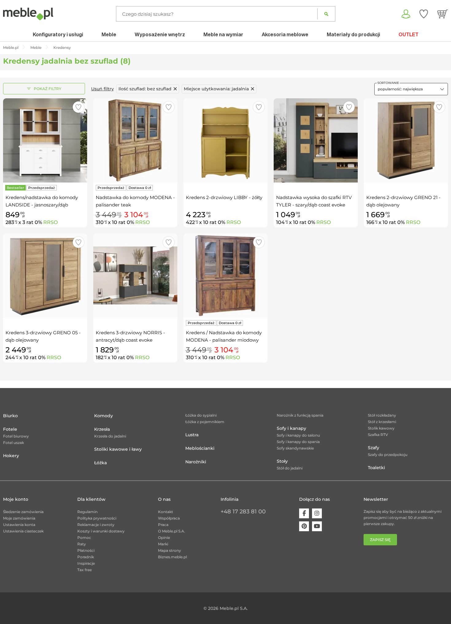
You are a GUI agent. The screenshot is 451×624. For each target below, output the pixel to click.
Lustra (192, 435)
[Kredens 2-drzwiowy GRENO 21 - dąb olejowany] (406, 140)
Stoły (282, 461)
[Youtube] (317, 526)
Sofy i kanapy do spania (298, 441)
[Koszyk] (442, 13)
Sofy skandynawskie (295, 448)
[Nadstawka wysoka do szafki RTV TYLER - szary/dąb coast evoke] (316, 140)
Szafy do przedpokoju (387, 454)
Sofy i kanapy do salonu (298, 435)
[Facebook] (304, 513)
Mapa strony (169, 550)
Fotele (10, 429)
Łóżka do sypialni (201, 415)
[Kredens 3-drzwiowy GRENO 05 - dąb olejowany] (45, 276)
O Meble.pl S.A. (171, 531)
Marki (163, 544)
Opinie (164, 537)
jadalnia (216, 89)
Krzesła (102, 429)
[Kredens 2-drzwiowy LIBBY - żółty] (225, 140)
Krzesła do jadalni (110, 436)
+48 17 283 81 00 (243, 511)
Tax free (84, 569)
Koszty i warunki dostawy (101, 531)
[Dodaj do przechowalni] (78, 107)
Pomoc (84, 537)
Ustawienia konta (19, 524)
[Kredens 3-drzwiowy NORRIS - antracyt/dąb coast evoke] (135, 276)
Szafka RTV (378, 434)
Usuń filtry (102, 89)
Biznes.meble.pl (172, 557)
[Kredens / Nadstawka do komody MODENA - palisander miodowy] (225, 276)
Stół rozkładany (382, 415)
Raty (81, 544)
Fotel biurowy (16, 436)
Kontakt (165, 511)
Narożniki (195, 462)
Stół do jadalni (290, 468)
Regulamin (87, 511)
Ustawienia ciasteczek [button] (23, 531)
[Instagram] (317, 513)
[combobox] (411, 89)
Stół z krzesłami (382, 421)
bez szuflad (145, 89)
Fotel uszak (13, 442)
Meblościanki (199, 448)
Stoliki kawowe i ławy (118, 449)
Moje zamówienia (19, 518)
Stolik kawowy (381, 428)
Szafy (373, 447)
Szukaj (326, 13)
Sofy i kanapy (291, 428)
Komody (103, 415)
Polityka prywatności (96, 518)
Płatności (85, 550)
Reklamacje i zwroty (95, 524)
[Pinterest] (304, 526)
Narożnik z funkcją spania (300, 415)
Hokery (11, 455)
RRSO (50, 222)
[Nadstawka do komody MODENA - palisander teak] (135, 140)
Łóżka (100, 462)
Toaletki (376, 467)
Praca (163, 524)
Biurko (10, 415)
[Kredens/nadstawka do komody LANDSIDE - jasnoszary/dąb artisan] (45, 140)
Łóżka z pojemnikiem (204, 421)
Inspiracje (86, 563)
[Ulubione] (423, 13)
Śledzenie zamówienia (23, 511)
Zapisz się (380, 539)
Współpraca (169, 518)
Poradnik (85, 557)
